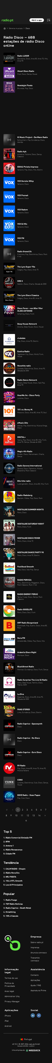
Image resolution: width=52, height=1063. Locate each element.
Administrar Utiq (12, 996)
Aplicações (35, 980)
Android (8, 1026)
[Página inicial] (4, 28)
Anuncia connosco (39, 953)
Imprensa (35, 948)
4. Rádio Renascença (12, 850)
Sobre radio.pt (37, 942)
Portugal (28, 1039)
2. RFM (6, 842)
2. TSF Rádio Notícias (13, 904)
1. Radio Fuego (10, 900)
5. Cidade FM (9, 854)
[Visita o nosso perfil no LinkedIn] (33, 1015)
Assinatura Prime (38, 991)
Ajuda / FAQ (36, 985)
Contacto (35, 975)
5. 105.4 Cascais (10, 916)
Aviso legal (9, 991)
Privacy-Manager (12, 1002)
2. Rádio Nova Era (11, 873)
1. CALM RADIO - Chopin (14, 869)
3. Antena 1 (8, 846)
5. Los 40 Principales (13, 885)
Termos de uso (11, 978)
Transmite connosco (35, 959)
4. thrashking (9, 912)
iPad (7, 1021)
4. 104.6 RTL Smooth (12, 881)
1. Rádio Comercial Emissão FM (17, 838)
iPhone (8, 1016)
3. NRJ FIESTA (9, 877)
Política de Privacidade (10, 984)
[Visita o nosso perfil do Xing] (39, 1015)
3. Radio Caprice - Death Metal (17, 908)
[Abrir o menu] (48, 20)
